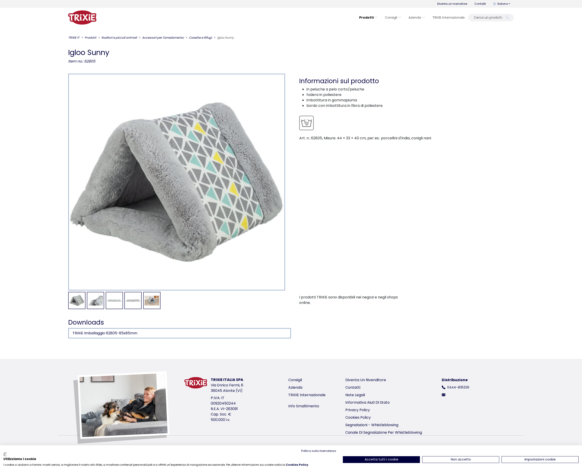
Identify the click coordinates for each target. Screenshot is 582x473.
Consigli (391, 17)
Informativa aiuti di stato (367, 402)
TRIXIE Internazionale (448, 17)
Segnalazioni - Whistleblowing (371, 425)
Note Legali (355, 395)
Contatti (480, 4)
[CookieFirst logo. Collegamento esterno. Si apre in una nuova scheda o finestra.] (5, 454)
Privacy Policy (357, 410)
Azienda (415, 17)
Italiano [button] (502, 4)
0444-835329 (458, 387)
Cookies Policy (358, 417)
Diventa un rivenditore (452, 4)
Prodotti (366, 17)
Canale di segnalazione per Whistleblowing (383, 432)
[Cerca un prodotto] (507, 17)
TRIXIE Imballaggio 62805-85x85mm (105, 333)
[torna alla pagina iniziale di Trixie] (82, 17)
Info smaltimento (303, 406)
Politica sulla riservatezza (318, 451)
